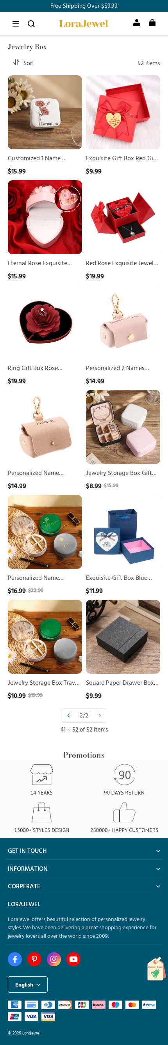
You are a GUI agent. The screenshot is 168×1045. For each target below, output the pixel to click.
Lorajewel (31, 1032)
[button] (15, 24)
